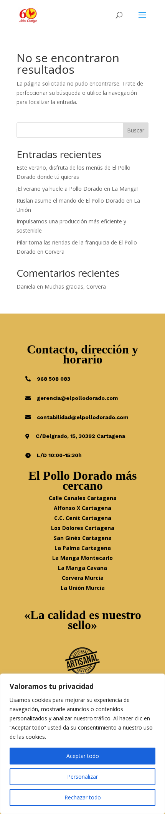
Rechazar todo (82, 797)
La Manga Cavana (82, 567)
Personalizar (82, 776)
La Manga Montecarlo (82, 557)
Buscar (135, 130)
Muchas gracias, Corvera (75, 286)
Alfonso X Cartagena (82, 508)
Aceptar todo (82, 756)
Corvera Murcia (83, 577)
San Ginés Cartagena (83, 538)
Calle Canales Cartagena (83, 498)
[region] (82, 744)
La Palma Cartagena (82, 547)
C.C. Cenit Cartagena (82, 518)
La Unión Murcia (83, 587)
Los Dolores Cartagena (82, 528)
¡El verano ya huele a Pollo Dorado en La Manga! (77, 188)
